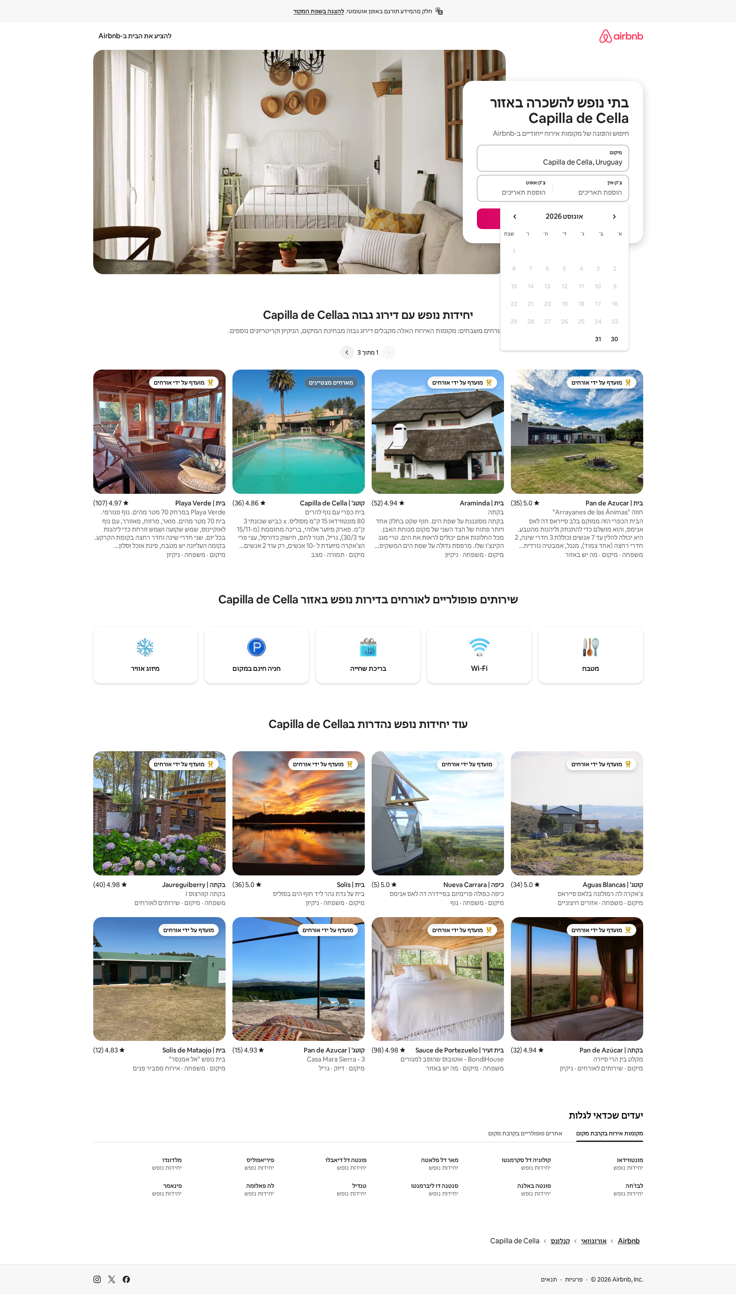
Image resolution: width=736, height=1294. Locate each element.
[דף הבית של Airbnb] (621, 35)
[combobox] (553, 162)
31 (598, 339)
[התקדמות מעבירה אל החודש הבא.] (515, 216)
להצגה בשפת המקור (318, 11)
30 (614, 339)
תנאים (549, 1279)
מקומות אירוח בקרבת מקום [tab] (609, 1133)
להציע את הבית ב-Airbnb (134, 35)
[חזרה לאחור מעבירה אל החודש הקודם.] (614, 216)
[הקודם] (389, 352)
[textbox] (591, 192)
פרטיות (574, 1279)
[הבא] (347, 352)
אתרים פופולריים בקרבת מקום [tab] (525, 1133)
